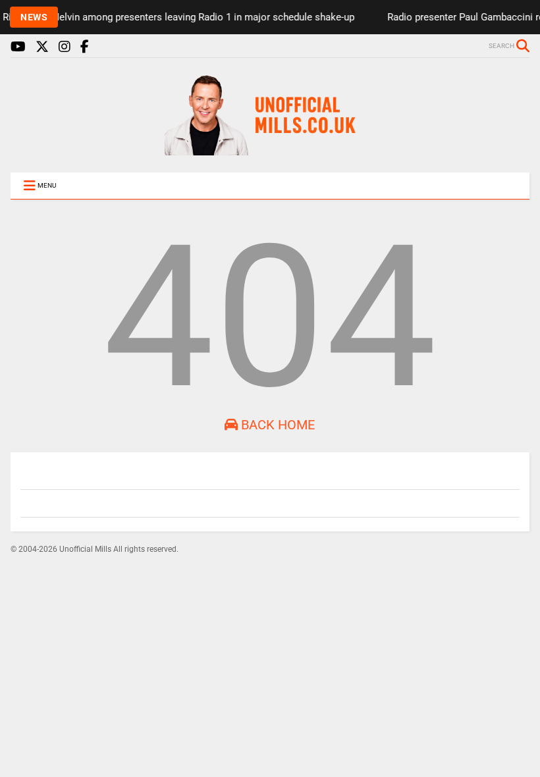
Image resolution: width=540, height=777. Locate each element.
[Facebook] (84, 47)
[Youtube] (18, 47)
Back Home (276, 425)
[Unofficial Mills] (270, 149)
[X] (42, 47)
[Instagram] (64, 47)
